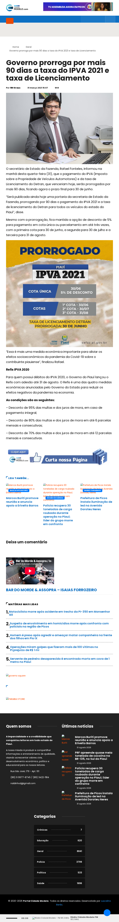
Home (16, 46)
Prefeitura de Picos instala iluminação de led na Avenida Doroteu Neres (96, 503)
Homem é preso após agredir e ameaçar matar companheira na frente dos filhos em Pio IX (61, 636)
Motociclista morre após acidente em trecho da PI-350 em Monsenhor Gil (59, 613)
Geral (28, 46)
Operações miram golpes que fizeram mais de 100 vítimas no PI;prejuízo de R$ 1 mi (54, 648)
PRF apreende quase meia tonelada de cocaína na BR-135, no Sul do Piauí (93, 756)
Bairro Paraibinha (92, 490)
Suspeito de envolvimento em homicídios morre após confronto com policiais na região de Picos (59, 624)
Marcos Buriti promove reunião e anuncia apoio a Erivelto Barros (22, 501)
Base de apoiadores (19, 490)
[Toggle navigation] (9, 21)
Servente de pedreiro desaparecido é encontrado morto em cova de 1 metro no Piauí (60, 660)
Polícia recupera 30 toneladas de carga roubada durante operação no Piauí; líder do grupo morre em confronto (58, 515)
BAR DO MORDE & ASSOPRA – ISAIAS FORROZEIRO (51, 589)
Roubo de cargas (55, 498)
